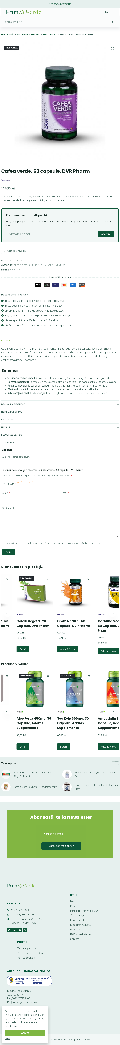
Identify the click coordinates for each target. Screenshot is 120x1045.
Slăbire (32, 265)
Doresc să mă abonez (61, 846)
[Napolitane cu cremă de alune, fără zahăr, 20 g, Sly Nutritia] (6, 774)
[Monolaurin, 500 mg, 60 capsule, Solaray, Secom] (67, 774)
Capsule (8, 632)
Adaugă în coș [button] (55, 649)
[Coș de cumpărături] (106, 12)
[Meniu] (112, 12)
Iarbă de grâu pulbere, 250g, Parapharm (35, 786)
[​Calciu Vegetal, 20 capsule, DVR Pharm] (23, 592)
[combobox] (56, 22)
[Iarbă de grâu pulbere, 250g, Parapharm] (6, 786)
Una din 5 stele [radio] (18, 484)
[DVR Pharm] (6, 180)
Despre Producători (11, 435)
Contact (13, 903)
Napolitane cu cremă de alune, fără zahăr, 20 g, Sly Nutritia (36, 774)
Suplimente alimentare (51, 265)
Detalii (11, 649)
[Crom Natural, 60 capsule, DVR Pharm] (63, 592)
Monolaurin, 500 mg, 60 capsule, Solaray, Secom (96, 774)
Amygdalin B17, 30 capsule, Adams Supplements (100, 723)
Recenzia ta (9, 507)
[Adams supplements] (48, 711)
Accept (25, 1033)
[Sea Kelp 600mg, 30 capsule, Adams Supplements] (63, 689)
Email (65, 492)
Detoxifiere (20, 265)
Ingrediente (7, 419)
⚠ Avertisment (8, 442)
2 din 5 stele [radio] (21, 484)
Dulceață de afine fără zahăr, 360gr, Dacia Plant (97, 786)
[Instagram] (14, 930)
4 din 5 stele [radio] (29, 484)
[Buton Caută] (113, 22)
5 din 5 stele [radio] (32, 484)
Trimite (8, 551)
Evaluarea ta (9, 484)
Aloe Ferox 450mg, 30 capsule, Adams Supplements (22, 723)
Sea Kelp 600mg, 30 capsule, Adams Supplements (61, 723)
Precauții (5, 427)
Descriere (6, 340)
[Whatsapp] (25, 930)
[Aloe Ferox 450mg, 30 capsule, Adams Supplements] (23, 689)
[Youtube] (20, 930)
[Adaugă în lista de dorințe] (36, 578)
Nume (6, 492)
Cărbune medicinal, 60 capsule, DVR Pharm (102, 626)
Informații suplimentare (13, 404)
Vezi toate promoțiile (60, 3)
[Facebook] (9, 930)
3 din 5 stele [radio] (25, 484)
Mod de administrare (11, 412)
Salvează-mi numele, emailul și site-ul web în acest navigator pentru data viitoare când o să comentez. (53, 543)
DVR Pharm (15, 269)
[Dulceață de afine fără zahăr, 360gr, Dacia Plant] (67, 786)
